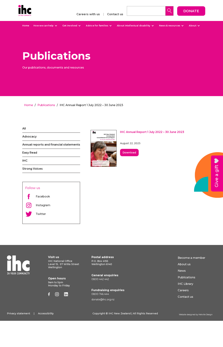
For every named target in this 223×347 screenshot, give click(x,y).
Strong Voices (32, 168)
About (192, 25)
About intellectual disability (133, 25)
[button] (45, 25)
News (182, 270)
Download (129, 152)
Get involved (69, 25)
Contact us (115, 14)
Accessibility (46, 313)
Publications (46, 105)
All (24, 128)
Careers (183, 290)
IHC (25, 160)
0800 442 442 (100, 279)
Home (25, 25)
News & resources (169, 25)
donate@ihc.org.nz (102, 299)
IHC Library (185, 283)
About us (184, 264)
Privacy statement (18, 313)
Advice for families (97, 25)
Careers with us (88, 14)
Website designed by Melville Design (196, 314)
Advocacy (29, 136)
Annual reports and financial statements (51, 144)
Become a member (191, 257)
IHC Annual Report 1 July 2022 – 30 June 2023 (152, 132)
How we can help (43, 25)
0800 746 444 (100, 294)
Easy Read (29, 152)
